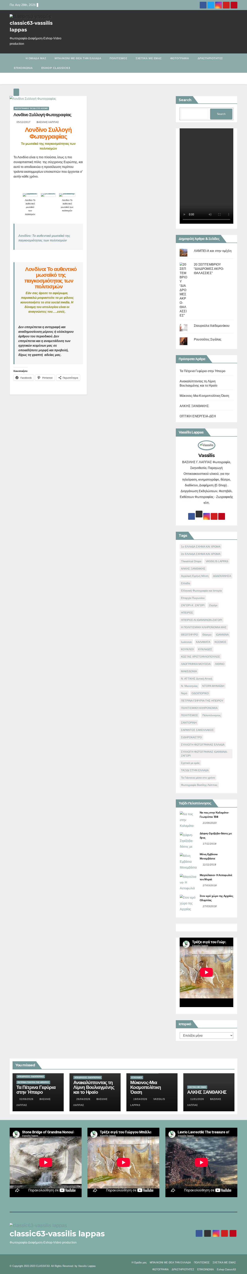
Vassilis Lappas (87, 1266)
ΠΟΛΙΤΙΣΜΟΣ (118, 58)
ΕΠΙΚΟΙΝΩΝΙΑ (23, 68)
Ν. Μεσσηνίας (189, 685)
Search (185, 100)
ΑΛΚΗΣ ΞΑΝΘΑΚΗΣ (194, 406)
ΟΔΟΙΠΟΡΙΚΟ (200, 693)
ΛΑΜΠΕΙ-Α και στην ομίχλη (213, 250)
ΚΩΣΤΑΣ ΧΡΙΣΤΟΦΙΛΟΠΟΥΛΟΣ (200, 656)
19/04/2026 (140, 1099)
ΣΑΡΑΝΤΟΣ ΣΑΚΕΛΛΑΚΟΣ (197, 729)
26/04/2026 (83, 1099)
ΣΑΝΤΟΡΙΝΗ (189, 722)
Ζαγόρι (213, 605)
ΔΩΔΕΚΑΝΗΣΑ (222, 575)
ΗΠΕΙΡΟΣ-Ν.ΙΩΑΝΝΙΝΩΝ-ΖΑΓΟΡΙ (201, 619)
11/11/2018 (209, 864)
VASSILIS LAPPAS (217, 561)
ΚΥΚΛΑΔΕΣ (205, 649)
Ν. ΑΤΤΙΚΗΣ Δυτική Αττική (196, 678)
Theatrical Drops (191, 561)
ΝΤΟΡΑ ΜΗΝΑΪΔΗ (213, 685)
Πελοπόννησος (211, 715)
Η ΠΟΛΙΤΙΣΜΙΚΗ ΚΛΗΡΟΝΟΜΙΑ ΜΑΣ (204, 627)
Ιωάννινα (186, 641)
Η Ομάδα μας (36, 58)
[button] (235, 63)
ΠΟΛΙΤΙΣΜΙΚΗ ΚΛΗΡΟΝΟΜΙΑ (199, 707)
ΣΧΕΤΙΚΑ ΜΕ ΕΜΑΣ (149, 58)
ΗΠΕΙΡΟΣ (187, 612)
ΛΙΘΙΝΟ (219, 663)
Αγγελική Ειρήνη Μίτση (195, 575)
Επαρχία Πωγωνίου (193, 597)
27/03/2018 (210, 885)
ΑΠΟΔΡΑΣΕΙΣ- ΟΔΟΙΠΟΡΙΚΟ (31, 1076)
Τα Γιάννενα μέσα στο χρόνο (198, 777)
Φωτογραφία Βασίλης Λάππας (199, 784)
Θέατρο (206, 634)
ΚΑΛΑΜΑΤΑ (203, 641)
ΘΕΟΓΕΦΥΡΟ (189, 634)
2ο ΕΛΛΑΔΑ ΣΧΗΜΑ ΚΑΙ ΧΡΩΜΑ (200, 553)
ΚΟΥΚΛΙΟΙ (187, 649)
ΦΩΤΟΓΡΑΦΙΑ (179, 58)
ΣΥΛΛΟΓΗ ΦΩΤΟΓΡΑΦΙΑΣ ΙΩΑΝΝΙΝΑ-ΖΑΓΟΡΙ (204, 753)
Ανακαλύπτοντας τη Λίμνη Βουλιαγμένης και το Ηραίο (93, 1087)
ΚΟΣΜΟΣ (220, 641)
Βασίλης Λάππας (48, 122)
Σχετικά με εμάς (190, 762)
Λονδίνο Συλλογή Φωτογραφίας (42, 114)
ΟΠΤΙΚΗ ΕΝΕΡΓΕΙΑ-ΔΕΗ (198, 416)
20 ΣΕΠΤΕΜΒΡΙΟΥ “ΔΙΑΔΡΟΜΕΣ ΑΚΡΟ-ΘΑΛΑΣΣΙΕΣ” (209, 269)
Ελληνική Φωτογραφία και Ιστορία (201, 590)
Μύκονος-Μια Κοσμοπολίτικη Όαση (204, 395)
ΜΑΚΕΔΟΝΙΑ (189, 671)
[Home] (15, 58)
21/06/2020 (210, 823)
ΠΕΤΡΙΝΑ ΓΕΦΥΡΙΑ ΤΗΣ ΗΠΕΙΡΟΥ (202, 700)
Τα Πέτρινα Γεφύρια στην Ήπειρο (202, 371)
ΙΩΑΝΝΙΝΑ (222, 634)
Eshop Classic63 (55, 68)
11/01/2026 (197, 1099)
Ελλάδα (185, 583)
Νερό (184, 693)
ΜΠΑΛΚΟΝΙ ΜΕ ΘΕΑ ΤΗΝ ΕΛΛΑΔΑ (78, 58)
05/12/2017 (24, 122)
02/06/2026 (26, 1099)
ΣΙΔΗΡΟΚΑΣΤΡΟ (191, 737)
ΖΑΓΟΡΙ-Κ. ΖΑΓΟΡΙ (193, 605)
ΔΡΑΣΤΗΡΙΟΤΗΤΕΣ (210, 58)
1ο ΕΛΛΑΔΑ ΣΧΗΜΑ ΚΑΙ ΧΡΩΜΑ (200, 546)
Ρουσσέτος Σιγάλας (207, 339)
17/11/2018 (210, 843)
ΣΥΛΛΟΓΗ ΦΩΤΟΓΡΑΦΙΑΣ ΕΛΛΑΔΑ (202, 744)
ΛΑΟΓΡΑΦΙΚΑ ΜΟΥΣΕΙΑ (196, 663)
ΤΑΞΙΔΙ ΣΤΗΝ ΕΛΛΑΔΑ (195, 770)
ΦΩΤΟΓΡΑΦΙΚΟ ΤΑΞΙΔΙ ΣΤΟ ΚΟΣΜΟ (31, 108)
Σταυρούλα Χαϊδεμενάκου (211, 325)
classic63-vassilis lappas (57, 1233)
